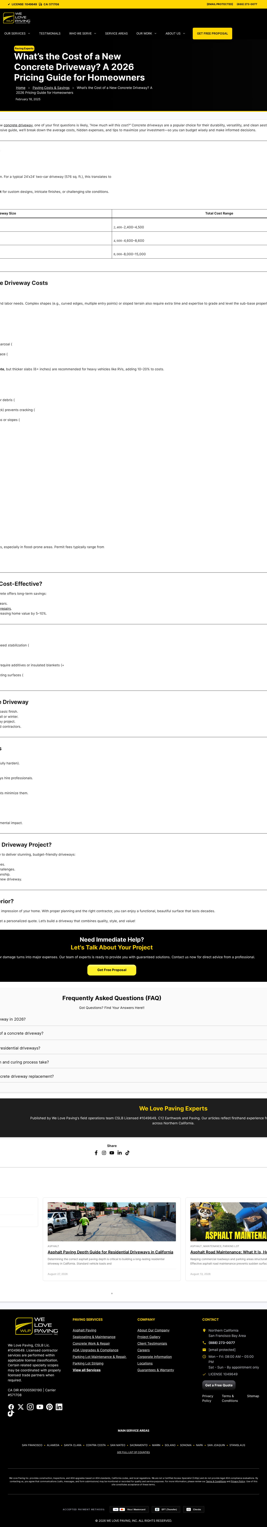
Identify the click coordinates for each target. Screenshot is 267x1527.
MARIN (156, 1445)
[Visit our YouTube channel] (40, 1407)
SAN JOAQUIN (216, 1445)
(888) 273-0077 (247, 4)
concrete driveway (18, 125)
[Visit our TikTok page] (11, 1413)
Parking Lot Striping (88, 1363)
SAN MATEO (117, 1445)
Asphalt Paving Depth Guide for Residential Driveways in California (110, 1252)
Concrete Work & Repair (91, 1343)
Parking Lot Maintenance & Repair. (100, 1357)
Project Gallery (148, 1337)
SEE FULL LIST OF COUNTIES (133, 1452)
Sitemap (253, 1396)
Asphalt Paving (84, 1330)
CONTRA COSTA (96, 1445)
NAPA (199, 1445)
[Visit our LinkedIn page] (59, 1407)
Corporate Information (154, 1357)
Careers (143, 1350)
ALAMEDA (53, 1445)
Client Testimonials (152, 1343)
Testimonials (50, 33)
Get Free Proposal (111, 970)
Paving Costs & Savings (51, 88)
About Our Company (153, 1330)
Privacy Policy (207, 1398)
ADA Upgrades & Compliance (95, 1350)
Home (20, 88)
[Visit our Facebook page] (11, 1407)
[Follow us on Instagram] (30, 1407)
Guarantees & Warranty (155, 1370)
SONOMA (186, 1445)
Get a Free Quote (219, 1385)
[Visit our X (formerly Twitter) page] (20, 1407)
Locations (145, 1363)
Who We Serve (80, 33)
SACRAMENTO (139, 1445)
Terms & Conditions (230, 1398)
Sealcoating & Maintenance (94, 1337)
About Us (173, 33)
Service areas (116, 33)
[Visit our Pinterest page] (49, 1407)
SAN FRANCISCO (32, 1445)
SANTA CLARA (73, 1445)
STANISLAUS (237, 1445)
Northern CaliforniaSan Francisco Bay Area (227, 1333)
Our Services (15, 33)
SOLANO (170, 1445)
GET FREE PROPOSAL (212, 33)
